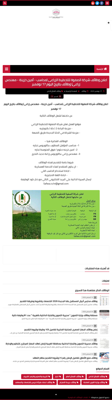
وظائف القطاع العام (73, 376)
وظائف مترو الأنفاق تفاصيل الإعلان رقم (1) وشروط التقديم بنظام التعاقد (65, 358)
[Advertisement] (56, 44)
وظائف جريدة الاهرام (68, 382)
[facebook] (102, 3)
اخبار (57, 376)
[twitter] (97, 3)
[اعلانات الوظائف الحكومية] (56, 13)
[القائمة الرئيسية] (6, 69)
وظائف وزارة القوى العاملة (94, 382)
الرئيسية (100, 69)
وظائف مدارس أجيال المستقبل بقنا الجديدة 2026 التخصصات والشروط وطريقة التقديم (58, 301)
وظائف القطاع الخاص (54, 91)
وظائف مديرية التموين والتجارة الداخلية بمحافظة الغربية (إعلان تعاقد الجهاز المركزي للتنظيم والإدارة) (51, 344)
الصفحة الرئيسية (71, 91)
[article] (31, 254)
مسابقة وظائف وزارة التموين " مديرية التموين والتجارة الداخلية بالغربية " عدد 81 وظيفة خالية (54, 315)
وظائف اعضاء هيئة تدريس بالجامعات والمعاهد (33, 382)
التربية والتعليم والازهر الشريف (35, 376)
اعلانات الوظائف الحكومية (78, 397)
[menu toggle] (107, 3)
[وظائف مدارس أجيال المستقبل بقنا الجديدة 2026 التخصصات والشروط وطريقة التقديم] (104, 301)
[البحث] (5, 3)
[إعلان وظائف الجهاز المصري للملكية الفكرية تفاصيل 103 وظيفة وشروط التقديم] (104, 329)
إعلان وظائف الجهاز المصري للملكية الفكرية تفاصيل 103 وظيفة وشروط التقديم (60, 329)
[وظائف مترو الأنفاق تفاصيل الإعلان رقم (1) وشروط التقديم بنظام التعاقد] (104, 357)
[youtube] (93, 3)
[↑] (56, 394)
